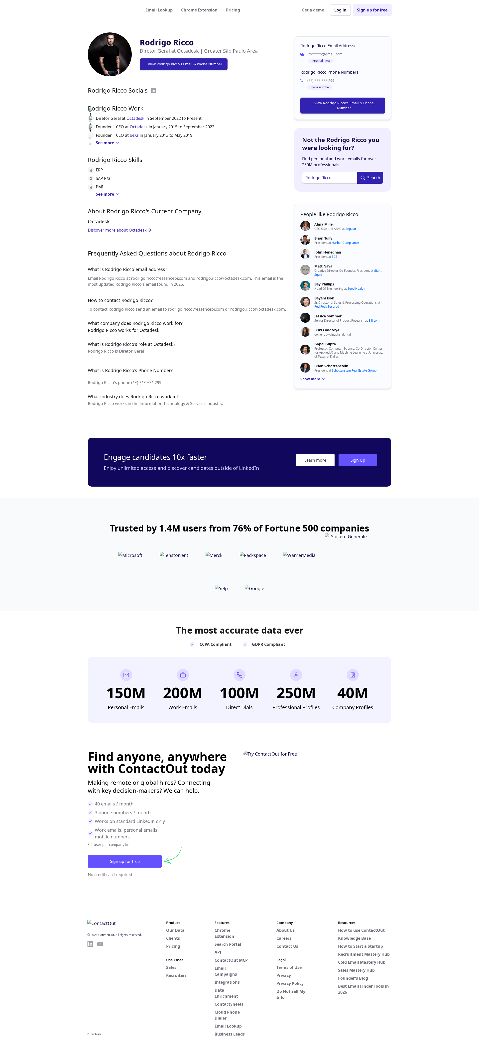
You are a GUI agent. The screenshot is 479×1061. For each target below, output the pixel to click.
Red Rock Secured (326, 306)
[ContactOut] (111, 10)
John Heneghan (327, 252)
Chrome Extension (199, 10)
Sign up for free (372, 10)
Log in (340, 10)
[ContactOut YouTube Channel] (100, 985)
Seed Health (356, 288)
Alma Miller (324, 224)
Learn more (315, 460)
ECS (334, 257)
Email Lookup (159, 10)
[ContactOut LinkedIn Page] (90, 985)
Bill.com (373, 320)
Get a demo (313, 10)
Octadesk (135, 118)
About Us (285, 930)
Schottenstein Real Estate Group (354, 370)
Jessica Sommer (328, 316)
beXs (134, 135)
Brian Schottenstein (331, 366)
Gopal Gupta (325, 344)
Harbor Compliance (345, 243)
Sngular (351, 229)
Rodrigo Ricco (167, 42)
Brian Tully (323, 238)
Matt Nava (323, 266)
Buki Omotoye (326, 330)
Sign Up (358, 460)
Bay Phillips (324, 284)
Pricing (233, 10)
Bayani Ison (324, 298)
